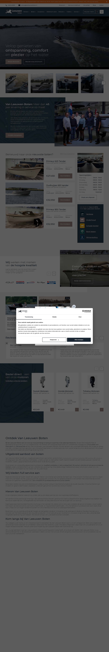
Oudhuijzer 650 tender (57, 185)
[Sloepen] (42, 83)
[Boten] (17, 83)
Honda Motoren (65, 391)
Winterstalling (92, 237)
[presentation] (5, 83)
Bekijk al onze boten (67, 154)
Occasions (41, 12)
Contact (101, 5)
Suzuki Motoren (40, 391)
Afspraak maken (89, 11)
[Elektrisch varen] (67, 83)
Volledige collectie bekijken (16, 381)
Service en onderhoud (74, 5)
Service (76, 12)
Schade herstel (92, 226)
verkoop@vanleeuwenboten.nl (29, 5)
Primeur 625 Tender (56, 161)
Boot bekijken (65, 176)
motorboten (67, 458)
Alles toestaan (79, 339)
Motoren (61, 12)
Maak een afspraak (88, 197)
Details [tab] (54, 317)
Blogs (94, 5)
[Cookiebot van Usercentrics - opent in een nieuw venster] (83, 311)
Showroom (62, 5)
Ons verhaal (86, 5)
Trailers (69, 12)
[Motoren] (92, 83)
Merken (25, 12)
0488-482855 (11, 5)
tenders (99, 458)
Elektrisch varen (52, 12)
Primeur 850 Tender (56, 209)
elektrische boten (78, 458)
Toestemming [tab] (29, 317)
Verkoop (89, 214)
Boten (33, 12)
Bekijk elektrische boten (82, 281)
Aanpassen (53, 339)
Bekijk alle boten (13, 61)
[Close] (74, 306)
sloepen (91, 458)
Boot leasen (91, 232)
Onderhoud (91, 220)
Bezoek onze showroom (33, 61)
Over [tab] (80, 317)
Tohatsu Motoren (91, 391)
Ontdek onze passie (15, 135)
